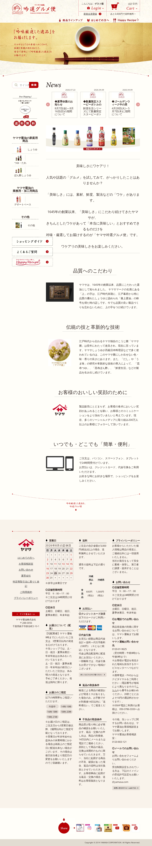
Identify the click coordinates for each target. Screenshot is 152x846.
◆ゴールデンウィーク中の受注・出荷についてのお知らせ (121, 106)
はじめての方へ (26, 557)
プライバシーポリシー (26, 598)
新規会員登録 (90, 13)
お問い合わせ (26, 569)
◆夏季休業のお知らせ (64, 103)
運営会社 (26, 575)
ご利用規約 (26, 592)
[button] (138, 104)
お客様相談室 (26, 563)
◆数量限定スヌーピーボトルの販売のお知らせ (92, 104)
